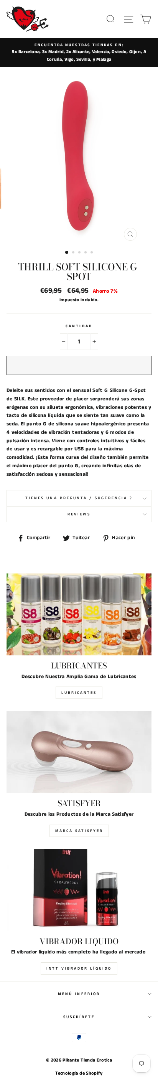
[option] (79, 52)
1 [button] (67, 253)
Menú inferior (79, 994)
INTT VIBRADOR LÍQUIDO (79, 968)
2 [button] (74, 253)
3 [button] (80, 253)
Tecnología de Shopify (78, 1073)
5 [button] (92, 253)
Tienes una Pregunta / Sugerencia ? (79, 498)
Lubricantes (79, 692)
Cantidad (79, 326)
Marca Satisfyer (79, 830)
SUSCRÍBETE (79, 1017)
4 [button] (86, 253)
